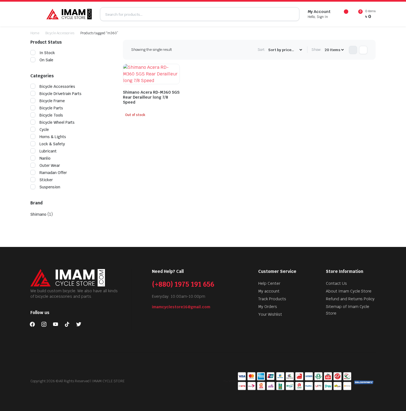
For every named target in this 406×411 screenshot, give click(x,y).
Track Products (272, 298)
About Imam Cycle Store (348, 291)
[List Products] (363, 50)
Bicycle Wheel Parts (57, 122)
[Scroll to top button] (393, 398)
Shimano (38, 214)
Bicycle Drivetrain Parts (60, 93)
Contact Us (336, 283)
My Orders (267, 306)
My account (269, 291)
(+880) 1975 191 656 (183, 284)
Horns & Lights (52, 136)
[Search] (292, 14)
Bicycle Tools (51, 115)
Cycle (44, 129)
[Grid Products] (353, 50)
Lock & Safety (52, 143)
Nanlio (45, 158)
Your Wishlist (270, 314)
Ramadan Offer (53, 172)
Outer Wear (49, 165)
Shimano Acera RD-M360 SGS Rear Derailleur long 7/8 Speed (151, 97)
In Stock (47, 52)
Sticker (46, 179)
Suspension (49, 187)
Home (34, 33)
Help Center (269, 283)
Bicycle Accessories (59, 33)
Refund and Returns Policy (350, 298)
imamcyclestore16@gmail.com (181, 306)
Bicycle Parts (51, 108)
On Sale (46, 59)
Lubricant (48, 151)
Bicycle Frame (52, 100)
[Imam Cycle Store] (69, 14)
